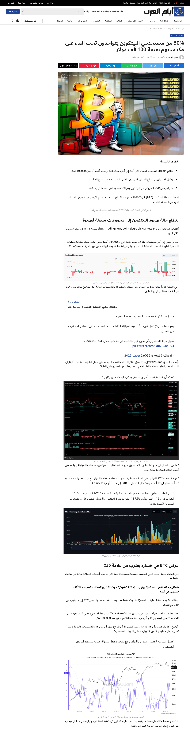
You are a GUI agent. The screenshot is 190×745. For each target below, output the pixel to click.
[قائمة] (7, 21)
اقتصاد (97, 20)
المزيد (60, 20)
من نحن (50, 3)
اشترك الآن (12, 11)
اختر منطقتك (31, 21)
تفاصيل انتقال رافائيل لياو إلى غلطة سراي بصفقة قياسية (146, 3)
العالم (119, 20)
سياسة (108, 20)
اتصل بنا (11, 3)
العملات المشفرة (177, 35)
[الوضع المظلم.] (12, 20)
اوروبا (152, 20)
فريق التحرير (173, 57)
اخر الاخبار (164, 20)
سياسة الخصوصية (36, 3)
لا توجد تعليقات (136, 57)
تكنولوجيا (82, 20)
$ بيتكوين (74, 301)
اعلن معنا (21, 3)
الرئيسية (178, 20)
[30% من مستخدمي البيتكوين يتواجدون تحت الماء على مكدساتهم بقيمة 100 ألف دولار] (121, 113)
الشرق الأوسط (135, 20)
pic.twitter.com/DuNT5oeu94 (153, 346)
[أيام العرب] (164, 11)
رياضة (70, 20)
